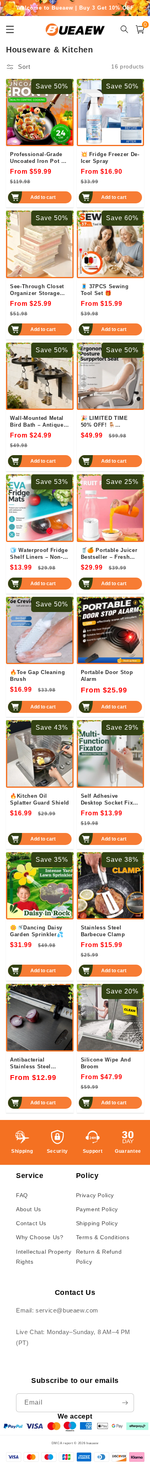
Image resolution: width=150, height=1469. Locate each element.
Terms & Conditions (103, 1237)
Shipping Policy (97, 1223)
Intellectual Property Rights (44, 1256)
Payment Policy (97, 1209)
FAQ (22, 1195)
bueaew (92, 1443)
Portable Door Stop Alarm (107, 675)
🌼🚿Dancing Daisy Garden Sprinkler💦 (36, 931)
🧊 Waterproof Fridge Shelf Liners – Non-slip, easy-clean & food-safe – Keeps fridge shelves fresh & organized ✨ (39, 553)
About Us (28, 1209)
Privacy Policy (95, 1195)
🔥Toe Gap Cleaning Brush (37, 675)
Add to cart (43, 197)
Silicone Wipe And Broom (106, 1063)
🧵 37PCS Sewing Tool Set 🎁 (105, 289)
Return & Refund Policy (99, 1256)
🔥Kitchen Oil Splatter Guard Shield (39, 799)
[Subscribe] (125, 1402)
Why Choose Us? (39, 1237)
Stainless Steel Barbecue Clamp (103, 931)
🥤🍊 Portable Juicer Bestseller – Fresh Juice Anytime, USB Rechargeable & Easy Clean (109, 553)
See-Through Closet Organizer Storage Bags (37, 289)
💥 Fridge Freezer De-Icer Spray (110, 157)
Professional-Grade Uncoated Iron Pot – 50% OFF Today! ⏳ (37, 157)
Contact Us (31, 1223)
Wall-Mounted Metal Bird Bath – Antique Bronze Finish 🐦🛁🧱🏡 (37, 421)
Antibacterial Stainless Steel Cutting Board (30, 1063)
